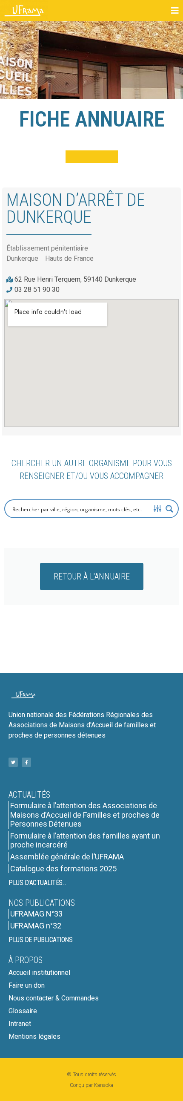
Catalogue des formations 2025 (63, 868)
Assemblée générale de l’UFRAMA (67, 856)
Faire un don (27, 985)
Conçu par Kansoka (91, 1085)
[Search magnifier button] (169, 509)
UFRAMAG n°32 (35, 925)
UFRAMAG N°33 (36, 913)
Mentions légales (34, 1036)
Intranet (20, 1024)
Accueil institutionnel (39, 972)
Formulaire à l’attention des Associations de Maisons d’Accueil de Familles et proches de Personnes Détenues (85, 814)
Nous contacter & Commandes (54, 998)
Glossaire (23, 1011)
